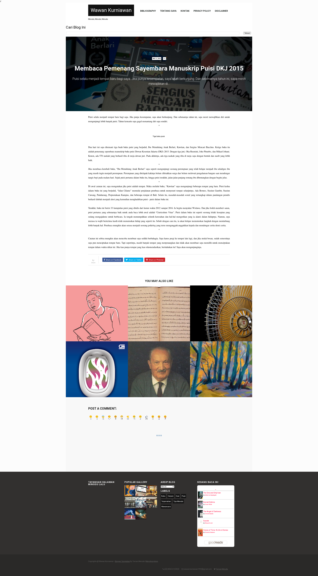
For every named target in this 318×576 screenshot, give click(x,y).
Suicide (206, 521)
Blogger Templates (122, 561)
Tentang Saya (168, 11)
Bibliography (148, 11)
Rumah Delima (209, 502)
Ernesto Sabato (209, 513)
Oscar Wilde (208, 504)
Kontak (185, 11)
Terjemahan (166, 501)
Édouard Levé (209, 523)
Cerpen (171, 496)
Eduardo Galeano (210, 532)
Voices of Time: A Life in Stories (215, 530)
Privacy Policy (202, 11)
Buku (163, 496)
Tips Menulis (178, 501)
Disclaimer (221, 11)
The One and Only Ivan (212, 493)
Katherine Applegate (210, 495)
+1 (164, 58)
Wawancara (166, 507)
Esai (177, 496)
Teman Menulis (222, 569)
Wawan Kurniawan (111, 10)
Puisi (183, 496)
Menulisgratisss (152, 561)
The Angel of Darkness (212, 511)
